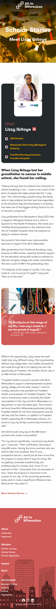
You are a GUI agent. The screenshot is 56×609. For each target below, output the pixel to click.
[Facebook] (23, 600)
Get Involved (8, 580)
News (4, 570)
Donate (4, 591)
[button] (54, 6)
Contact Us (6, 595)
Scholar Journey (9, 548)
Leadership (6, 533)
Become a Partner (9, 584)
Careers (5, 588)
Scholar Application (10, 556)
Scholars (6, 544)
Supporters (6, 536)
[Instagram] (28, 600)
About (4, 529)
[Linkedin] (32, 600)
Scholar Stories (8, 552)
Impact (5, 563)
